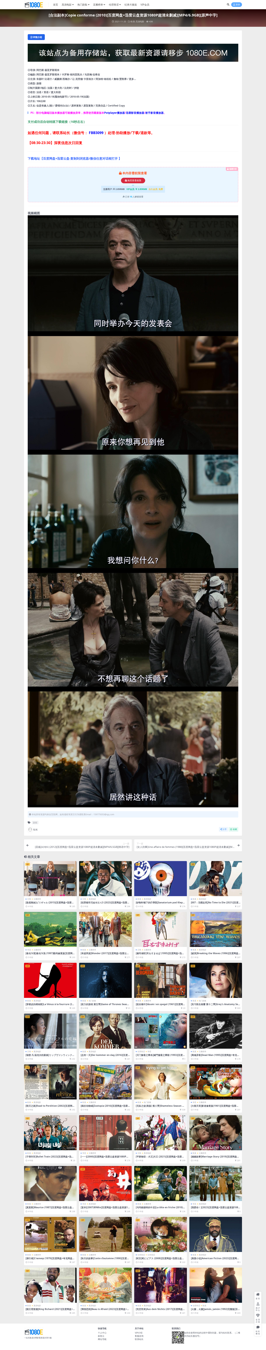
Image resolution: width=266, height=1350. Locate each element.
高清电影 (67, 4)
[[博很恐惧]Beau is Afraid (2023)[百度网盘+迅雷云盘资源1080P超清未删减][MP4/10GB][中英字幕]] (105, 1285)
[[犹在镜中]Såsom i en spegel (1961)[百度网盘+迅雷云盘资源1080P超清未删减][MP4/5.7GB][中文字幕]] (160, 980)
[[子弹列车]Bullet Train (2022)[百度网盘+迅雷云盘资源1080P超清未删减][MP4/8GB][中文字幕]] (50, 1132)
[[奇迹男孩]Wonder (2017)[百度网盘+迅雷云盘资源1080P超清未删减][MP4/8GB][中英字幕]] (105, 929)
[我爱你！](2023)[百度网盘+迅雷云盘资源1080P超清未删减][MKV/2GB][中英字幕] (215, 1209)
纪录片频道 (131, 4)
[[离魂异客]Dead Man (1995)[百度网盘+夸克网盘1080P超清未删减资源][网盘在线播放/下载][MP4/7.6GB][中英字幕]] (215, 1031)
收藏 (235, 829)
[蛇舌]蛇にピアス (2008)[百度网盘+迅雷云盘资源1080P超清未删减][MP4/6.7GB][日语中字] (160, 1260)
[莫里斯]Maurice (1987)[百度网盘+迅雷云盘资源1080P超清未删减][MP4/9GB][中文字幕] (50, 1209)
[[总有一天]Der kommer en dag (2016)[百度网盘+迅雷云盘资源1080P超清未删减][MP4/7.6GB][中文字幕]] (105, 1031)
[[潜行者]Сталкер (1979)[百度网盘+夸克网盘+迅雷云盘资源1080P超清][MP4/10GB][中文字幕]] (50, 1234)
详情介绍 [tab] (37, 37)
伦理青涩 (114, 4)
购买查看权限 (134, 180)
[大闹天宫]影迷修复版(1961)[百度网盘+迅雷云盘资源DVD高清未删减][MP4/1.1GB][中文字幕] (215, 1107)
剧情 (35, 822)
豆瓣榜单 (98, 4)
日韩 (29, 899)
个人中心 (102, 1332)
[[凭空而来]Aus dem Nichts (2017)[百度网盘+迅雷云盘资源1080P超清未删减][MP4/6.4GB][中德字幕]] (160, 1285)
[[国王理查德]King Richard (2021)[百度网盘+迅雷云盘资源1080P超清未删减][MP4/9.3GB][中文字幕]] (50, 1285)
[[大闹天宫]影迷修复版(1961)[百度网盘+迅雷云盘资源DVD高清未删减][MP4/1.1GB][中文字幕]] (215, 1081)
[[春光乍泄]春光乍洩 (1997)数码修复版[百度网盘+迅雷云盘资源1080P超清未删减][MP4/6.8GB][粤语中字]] (50, 929)
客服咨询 (139, 1335)
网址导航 (102, 1339)
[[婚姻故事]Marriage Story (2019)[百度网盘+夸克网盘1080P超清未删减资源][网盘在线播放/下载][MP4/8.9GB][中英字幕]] (215, 1132)
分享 (225, 829)
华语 (29, 949)
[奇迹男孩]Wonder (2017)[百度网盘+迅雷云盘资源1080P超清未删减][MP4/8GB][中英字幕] (105, 955)
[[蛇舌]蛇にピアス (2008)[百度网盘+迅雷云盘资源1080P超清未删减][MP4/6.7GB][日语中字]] (160, 1234)
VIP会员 (145, 4)
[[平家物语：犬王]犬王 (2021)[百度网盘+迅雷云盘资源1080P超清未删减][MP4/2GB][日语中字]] (160, 1132)
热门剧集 (82, 4)
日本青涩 (151, 1255)
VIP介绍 (138, 1332)
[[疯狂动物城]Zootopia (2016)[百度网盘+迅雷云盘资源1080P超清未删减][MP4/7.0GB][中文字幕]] (105, 1081)
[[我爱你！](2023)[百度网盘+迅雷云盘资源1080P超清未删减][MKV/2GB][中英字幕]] (215, 1183)
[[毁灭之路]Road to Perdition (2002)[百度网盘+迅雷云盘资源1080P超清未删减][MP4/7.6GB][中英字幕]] (50, 1081)
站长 (35, 829)
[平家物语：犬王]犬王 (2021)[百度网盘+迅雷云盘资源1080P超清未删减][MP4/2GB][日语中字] (160, 1158)
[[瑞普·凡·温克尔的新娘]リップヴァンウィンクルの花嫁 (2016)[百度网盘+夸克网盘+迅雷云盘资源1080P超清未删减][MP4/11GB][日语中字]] (50, 1031)
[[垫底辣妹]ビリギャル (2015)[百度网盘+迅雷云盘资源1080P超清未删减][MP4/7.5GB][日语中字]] (50, 878)
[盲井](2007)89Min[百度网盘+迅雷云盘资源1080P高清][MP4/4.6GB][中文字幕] (105, 1209)
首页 (55, 4)
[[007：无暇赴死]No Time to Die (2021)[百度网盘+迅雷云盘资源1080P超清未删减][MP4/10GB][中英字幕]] (215, 878)
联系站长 (139, 1339)
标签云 (101, 1335)
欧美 (133, 21)
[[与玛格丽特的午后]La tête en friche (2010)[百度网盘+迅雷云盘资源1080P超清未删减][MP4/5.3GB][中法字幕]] (160, 1183)
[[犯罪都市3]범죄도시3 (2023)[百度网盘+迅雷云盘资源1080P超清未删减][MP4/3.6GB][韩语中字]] (105, 878)
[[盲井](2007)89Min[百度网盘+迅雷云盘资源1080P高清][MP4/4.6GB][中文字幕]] (105, 1183)
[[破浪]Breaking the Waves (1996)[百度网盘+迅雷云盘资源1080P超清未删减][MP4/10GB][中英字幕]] (215, 929)
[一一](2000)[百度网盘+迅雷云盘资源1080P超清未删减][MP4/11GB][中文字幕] (105, 1158)
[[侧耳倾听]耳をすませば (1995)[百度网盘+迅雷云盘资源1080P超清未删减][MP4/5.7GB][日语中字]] (160, 929)
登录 (238, 5)
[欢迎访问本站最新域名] (133, 53)
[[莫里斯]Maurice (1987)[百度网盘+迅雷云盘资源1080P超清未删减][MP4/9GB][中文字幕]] (50, 1183)
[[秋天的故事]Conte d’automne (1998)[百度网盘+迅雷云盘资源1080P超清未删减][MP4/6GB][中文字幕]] (105, 1234)
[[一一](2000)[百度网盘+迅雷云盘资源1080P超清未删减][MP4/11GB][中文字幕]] (105, 1132)
